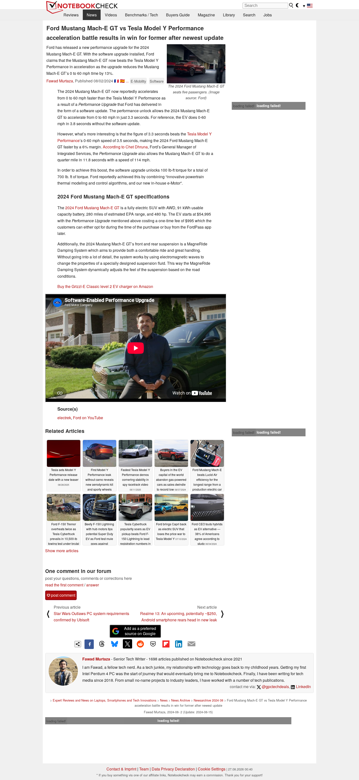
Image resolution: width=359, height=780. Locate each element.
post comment (62, 595)
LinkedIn (303, 686)
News (92, 15)
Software (157, 81)
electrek (64, 417)
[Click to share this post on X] (127, 643)
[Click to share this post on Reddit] (140, 643)
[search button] (291, 5)
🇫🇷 (116, 81)
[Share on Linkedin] (178, 643)
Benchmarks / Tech (141, 15)
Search (249, 15)
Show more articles (61, 550)
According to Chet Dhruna (125, 147)
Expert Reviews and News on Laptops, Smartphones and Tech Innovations (104, 700)
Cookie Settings (211, 769)
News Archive (180, 700)
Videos (111, 15)
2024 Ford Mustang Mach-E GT (92, 207)
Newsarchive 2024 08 (208, 700)
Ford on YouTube (88, 417)
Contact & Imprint (121, 769)
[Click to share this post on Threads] (101, 644)
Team (144, 769)
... (127, 81)
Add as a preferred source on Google (140, 631)
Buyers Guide (178, 15)
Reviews (71, 15)
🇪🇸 (122, 81)
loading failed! (243, 105)
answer (92, 585)
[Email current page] (191, 644)
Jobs (268, 15)
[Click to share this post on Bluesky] (114, 644)
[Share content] (77, 644)
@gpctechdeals (275, 686)
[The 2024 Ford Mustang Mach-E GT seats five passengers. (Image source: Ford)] (196, 63)
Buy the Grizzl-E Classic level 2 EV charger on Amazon (105, 286)
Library (229, 15)
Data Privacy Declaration (173, 769)
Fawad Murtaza (59, 81)
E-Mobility (138, 81)
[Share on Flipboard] (165, 643)
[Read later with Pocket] (153, 643)
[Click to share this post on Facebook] (89, 644)
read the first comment (64, 585)
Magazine (206, 15)
